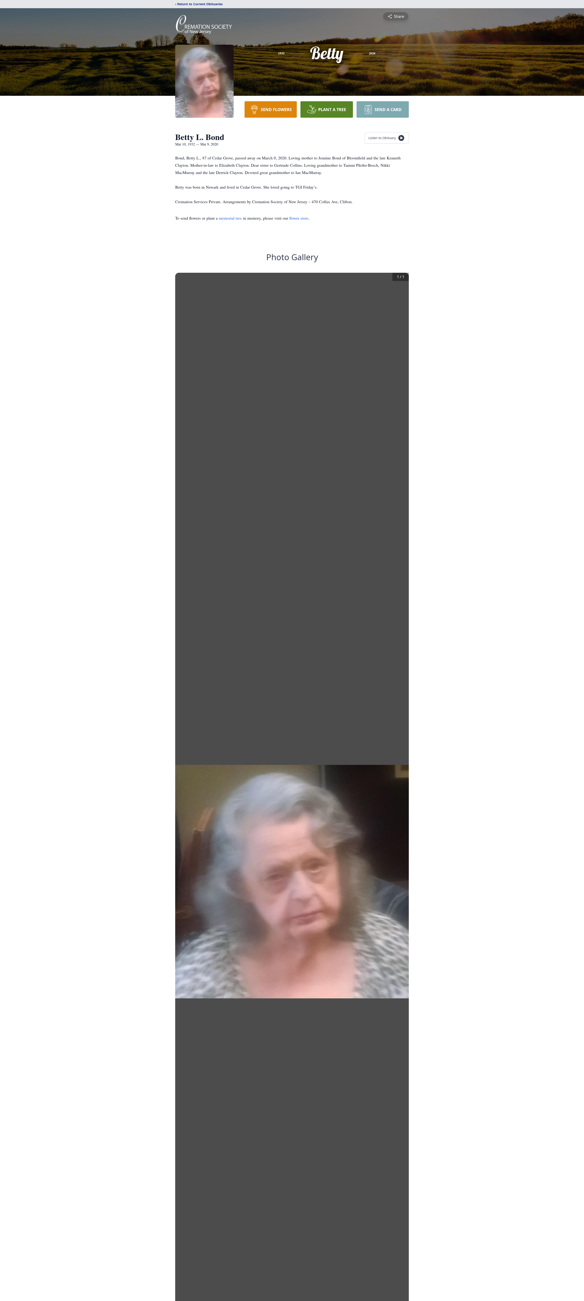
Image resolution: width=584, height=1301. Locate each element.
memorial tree (230, 218)
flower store (298, 218)
